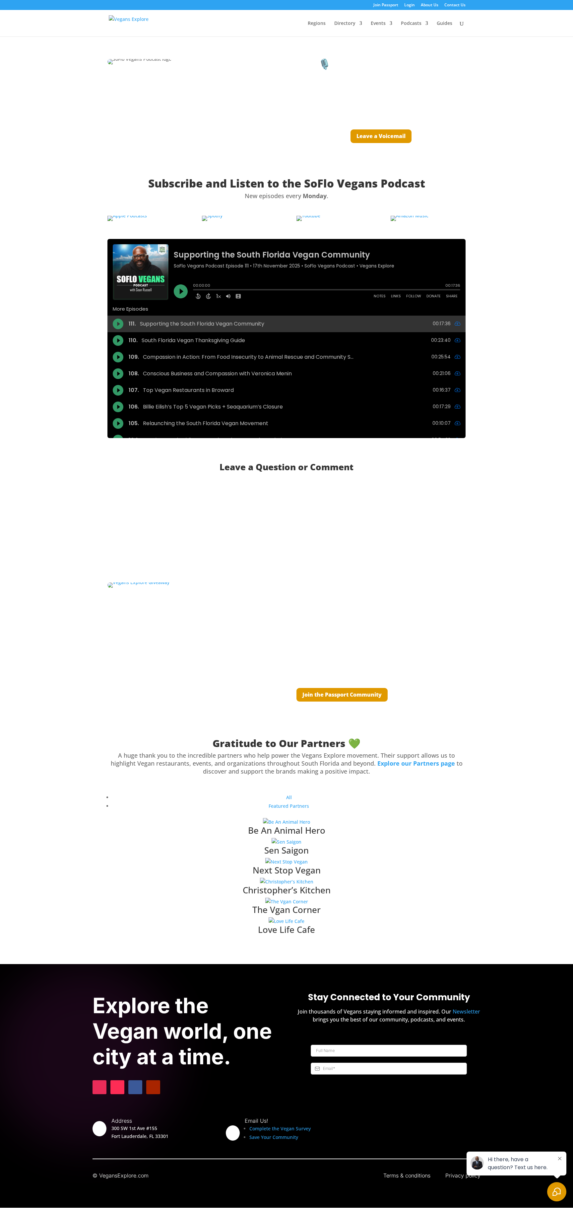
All (289, 797)
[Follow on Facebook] (135, 1087)
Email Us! (256, 1120)
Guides (444, 23)
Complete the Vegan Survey (280, 1128)
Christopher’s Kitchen (287, 890)
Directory (344, 23)
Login (409, 5)
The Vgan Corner (286, 910)
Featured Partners (289, 806)
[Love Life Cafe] (286, 921)
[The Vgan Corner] (286, 902)
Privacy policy (462, 1175)
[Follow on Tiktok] (117, 1087)
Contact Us (455, 5)
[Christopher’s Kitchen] (286, 882)
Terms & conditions (406, 1175)
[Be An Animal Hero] (286, 822)
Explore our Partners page (416, 763)
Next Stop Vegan (287, 870)
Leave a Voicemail (381, 136)
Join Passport (385, 5)
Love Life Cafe (286, 930)
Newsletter (466, 1011)
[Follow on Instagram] (99, 1087)
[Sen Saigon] (286, 842)
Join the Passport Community (342, 694)
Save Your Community (273, 1137)
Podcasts (411, 23)
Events (378, 23)
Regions (317, 23)
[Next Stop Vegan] (286, 862)
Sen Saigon (286, 850)
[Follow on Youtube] (153, 1087)
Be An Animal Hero (286, 830)
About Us (429, 5)
